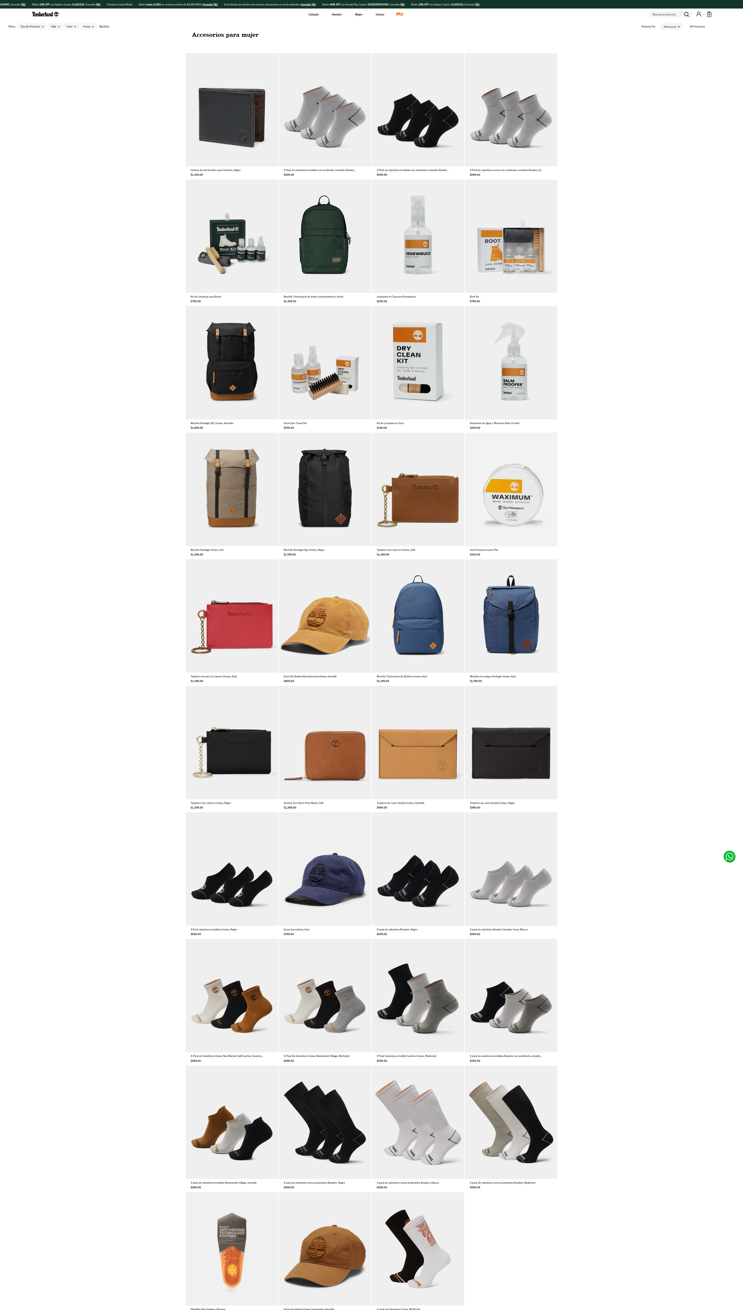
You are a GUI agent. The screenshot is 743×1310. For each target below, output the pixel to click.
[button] (698, 14)
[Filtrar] (104, 26)
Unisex (380, 14)
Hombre (337, 14)
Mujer (359, 14)
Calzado (314, 14)
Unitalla (232, 160)
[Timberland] (46, 17)
